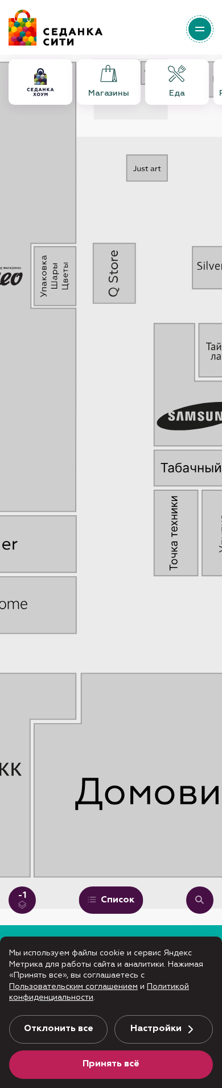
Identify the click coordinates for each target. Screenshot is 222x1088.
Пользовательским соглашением (73, 987)
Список (116, 900)
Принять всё (111, 1064)
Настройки (156, 1028)
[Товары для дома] (40, 82)
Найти (199, 900)
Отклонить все (58, 1028)
